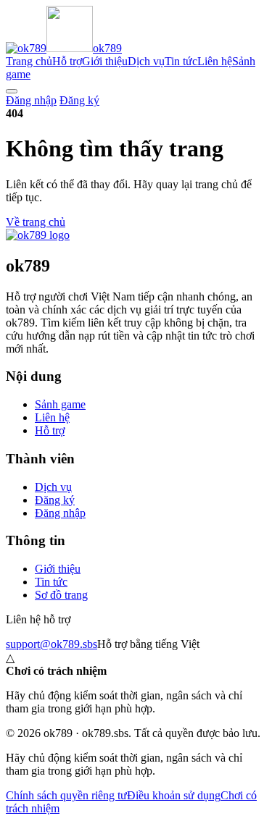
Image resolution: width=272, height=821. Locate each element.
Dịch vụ (146, 61)
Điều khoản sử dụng (174, 795)
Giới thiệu (105, 61)
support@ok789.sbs (51, 644)
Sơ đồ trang (61, 595)
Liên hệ (214, 61)
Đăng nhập (31, 100)
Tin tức (181, 61)
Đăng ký (79, 100)
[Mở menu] (11, 91)
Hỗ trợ (67, 61)
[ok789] (38, 235)
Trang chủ (29, 61)
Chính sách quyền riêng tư (66, 795)
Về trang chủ (35, 222)
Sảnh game (60, 404)
